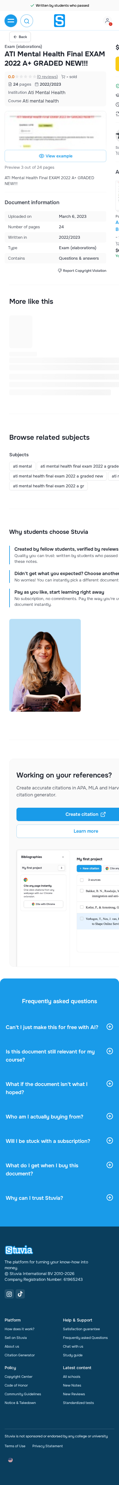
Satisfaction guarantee (81, 1329)
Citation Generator (20, 1355)
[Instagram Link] (9, 1294)
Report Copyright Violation (84, 270)
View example (59, 156)
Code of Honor (16, 1385)
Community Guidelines (23, 1394)
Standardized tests (78, 1402)
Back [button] (23, 37)
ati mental (22, 466)
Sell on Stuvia (16, 1337)
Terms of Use (15, 1446)
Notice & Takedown (20, 1402)
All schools (71, 1376)
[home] (59, 20)
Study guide (73, 1355)
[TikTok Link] (20, 1294)
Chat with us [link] (73, 1346)
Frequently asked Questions (85, 1337)
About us (12, 1346)
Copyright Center (18, 1376)
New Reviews (74, 1394)
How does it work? (19, 1329)
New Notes (72, 1385)
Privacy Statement (47, 1446)
